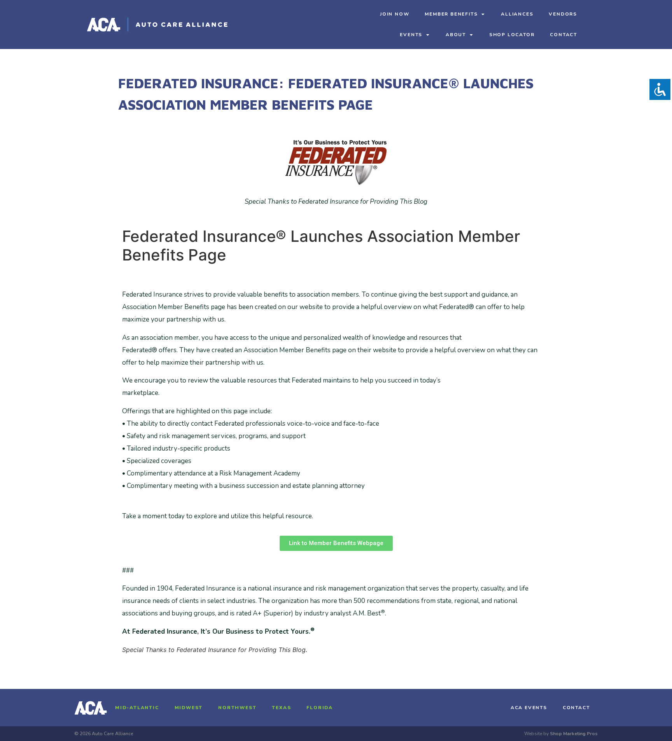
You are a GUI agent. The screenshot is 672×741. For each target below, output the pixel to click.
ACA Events (529, 707)
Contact (563, 34)
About (456, 34)
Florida (319, 707)
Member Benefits (451, 14)
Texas (281, 707)
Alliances (517, 14)
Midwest (189, 707)
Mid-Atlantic (137, 707)
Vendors (563, 14)
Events (411, 34)
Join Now (394, 14)
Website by (561, 734)
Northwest (237, 707)
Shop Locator (512, 34)
